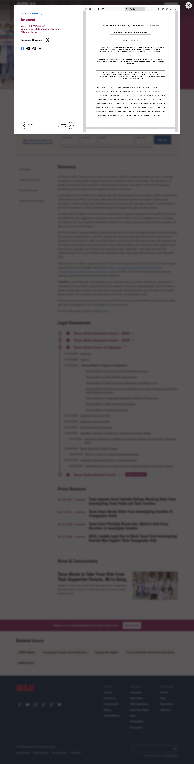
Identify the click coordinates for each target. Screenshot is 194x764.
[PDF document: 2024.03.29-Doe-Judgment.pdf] (130, 69)
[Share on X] (28, 49)
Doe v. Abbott (30, 13)
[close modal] (188, 5)
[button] (34, 49)
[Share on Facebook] (22, 49)
